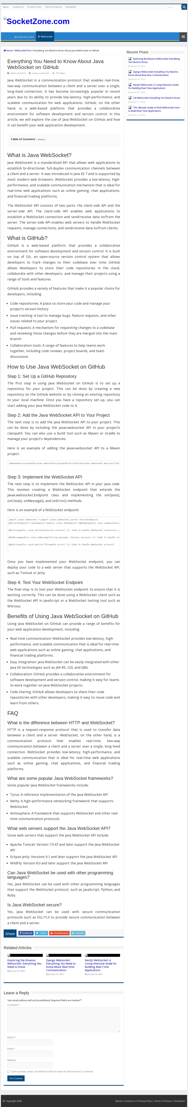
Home (7, 36)
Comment (13, 1005)
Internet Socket (26, 37)
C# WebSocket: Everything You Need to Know (156, 97)
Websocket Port (23, 50)
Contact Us (18, 7)
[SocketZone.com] (37, 20)
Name (11, 1037)
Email (11, 1048)
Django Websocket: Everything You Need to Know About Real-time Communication (61, 965)
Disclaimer (71, 7)
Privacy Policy (34, 7)
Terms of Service (53, 7)
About (6, 7)
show (41, 139)
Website (11, 1060)
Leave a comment (40, 73)
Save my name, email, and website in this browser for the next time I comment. (52, 1071)
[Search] (184, 7)
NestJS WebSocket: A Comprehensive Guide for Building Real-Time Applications (101, 965)
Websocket (46, 36)
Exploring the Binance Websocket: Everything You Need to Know (24, 964)
